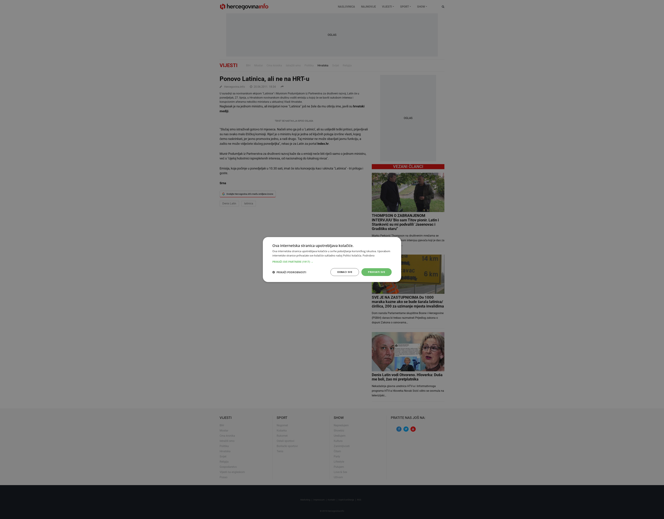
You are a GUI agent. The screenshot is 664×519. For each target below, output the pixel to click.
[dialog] (332, 259)
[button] (332, 261)
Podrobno (369, 255)
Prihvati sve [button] (376, 272)
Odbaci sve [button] (344, 272)
